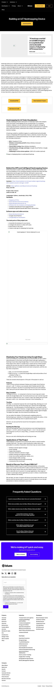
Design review (5, 636)
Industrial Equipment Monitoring (27, 649)
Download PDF (27, 23)
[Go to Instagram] (12, 573)
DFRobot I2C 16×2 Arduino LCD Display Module (22, 205)
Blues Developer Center (42, 617)
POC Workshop (39, 625)
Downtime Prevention (24, 638)
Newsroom (4, 667)
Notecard (4, 621)
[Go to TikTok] (15, 573)
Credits (39, 686)
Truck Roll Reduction (24, 642)
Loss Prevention (23, 645)
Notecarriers (5, 625)
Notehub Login (39, 629)
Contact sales (40, 5)
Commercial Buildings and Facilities (24, 620)
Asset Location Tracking (25, 654)
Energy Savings (23, 640)
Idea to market (5, 638)
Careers (4, 680)
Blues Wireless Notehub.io (16, 214)
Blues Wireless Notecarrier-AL (17, 203)
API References (40, 627)
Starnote (4, 623)
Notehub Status (40, 621)
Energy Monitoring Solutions (26, 658)
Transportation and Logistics (26, 617)
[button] (27, 498)
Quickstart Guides (40, 619)
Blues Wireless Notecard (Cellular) (18, 201)
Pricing (14, 6)
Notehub (4, 619)
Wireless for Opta (6, 631)
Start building (34, 554)
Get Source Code (14, 108)
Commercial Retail (23, 632)
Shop (3, 9)
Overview (4, 617)
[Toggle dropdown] (7, 2)
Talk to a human (20, 554)
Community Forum (40, 623)
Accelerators (5, 634)
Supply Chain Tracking (24, 656)
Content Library (5, 674)
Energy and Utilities (24, 624)
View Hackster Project (39, 100)
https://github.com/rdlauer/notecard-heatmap (24, 186)
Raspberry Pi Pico (14, 200)
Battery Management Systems (26, 660)
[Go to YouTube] (9, 573)
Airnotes (4, 629)
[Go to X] (6, 573)
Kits (3, 632)
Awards (3, 669)
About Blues (5, 665)
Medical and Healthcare (25, 628)
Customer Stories (6, 673)
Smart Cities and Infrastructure (26, 630)
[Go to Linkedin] (2, 573)
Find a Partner (5, 676)
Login (49, 5)
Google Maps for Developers (17, 217)
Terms (43, 686)
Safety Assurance (23, 643)
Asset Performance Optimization (24, 652)
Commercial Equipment (24, 623)
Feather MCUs (5, 627)
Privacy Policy (6, 601)
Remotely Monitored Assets (26, 647)
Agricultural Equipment (24, 626)
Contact (4, 671)
